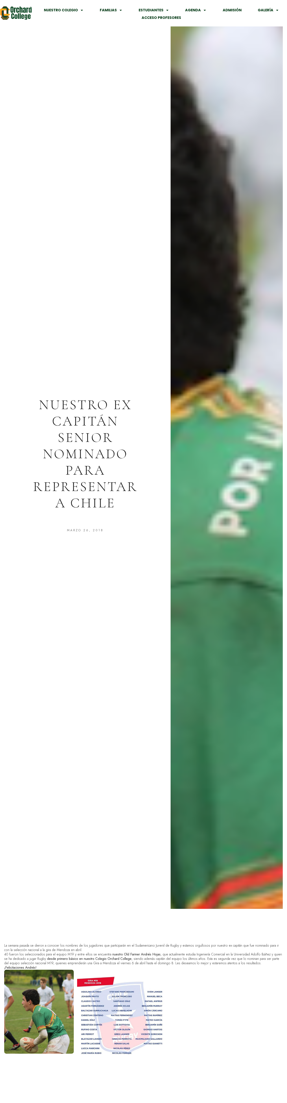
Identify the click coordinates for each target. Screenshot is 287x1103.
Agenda (193, 10)
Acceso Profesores (161, 17)
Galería (265, 10)
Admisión (232, 10)
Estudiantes (151, 10)
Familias (108, 10)
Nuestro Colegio (61, 10)
